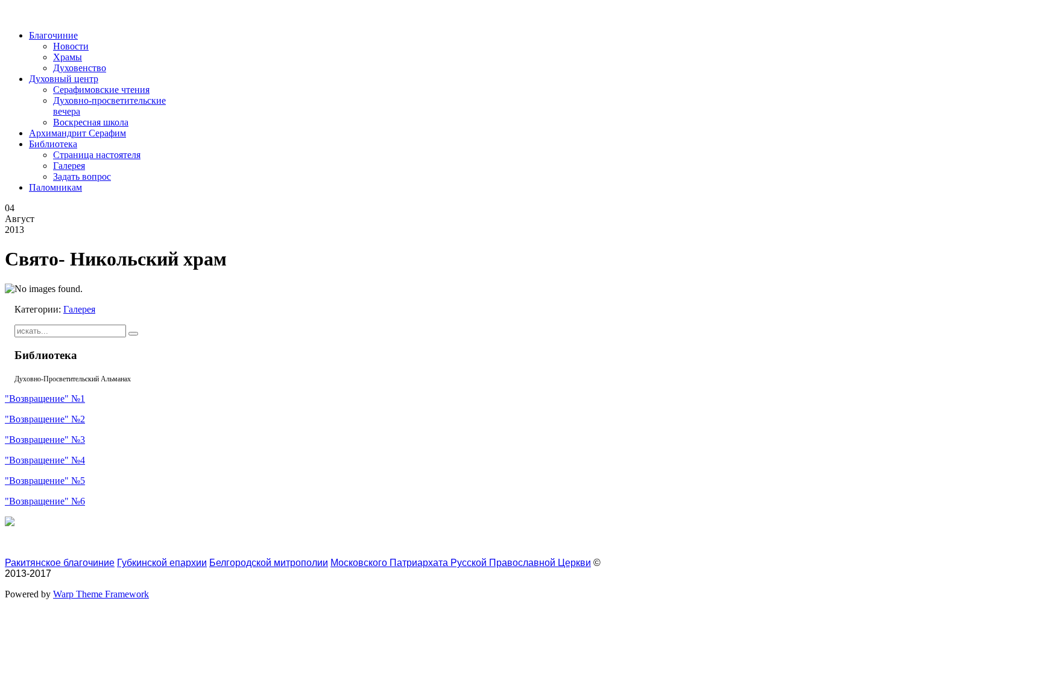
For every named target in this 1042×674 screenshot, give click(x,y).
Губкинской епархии (162, 563)
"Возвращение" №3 (45, 439)
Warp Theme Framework (101, 594)
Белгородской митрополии (268, 563)
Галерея (79, 309)
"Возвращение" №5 (45, 480)
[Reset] (133, 333)
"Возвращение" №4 (45, 460)
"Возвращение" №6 (45, 501)
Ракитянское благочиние (60, 563)
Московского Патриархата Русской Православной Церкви (460, 563)
